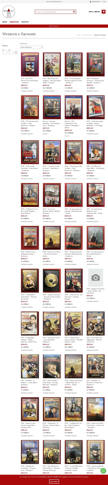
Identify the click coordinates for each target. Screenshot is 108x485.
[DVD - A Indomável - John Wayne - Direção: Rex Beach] (30, 281)
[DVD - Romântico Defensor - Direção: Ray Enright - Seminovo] (96, 64)
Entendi (54, 481)
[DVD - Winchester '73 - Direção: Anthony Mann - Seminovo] (52, 409)
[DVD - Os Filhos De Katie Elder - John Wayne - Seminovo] (96, 152)
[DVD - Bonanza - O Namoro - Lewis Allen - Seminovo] (30, 366)
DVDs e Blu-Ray (87, 35)
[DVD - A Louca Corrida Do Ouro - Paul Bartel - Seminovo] (52, 152)
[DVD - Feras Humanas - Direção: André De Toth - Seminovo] (74, 64)
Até (9, 50)
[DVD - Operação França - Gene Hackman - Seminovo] (52, 323)
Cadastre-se (96, 1)
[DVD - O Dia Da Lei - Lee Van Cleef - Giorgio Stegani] (74, 281)
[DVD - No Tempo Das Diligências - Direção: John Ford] (96, 323)
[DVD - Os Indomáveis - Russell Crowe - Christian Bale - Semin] (96, 195)
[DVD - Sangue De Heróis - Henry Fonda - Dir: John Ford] (96, 278)
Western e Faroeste (27, 91)
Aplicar (16, 52)
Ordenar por (23, 43)
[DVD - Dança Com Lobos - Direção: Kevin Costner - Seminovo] (52, 281)
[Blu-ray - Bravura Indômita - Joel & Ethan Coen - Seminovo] (52, 107)
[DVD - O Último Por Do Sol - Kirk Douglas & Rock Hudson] (74, 409)
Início (4, 22)
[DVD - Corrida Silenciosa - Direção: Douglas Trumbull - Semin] (74, 452)
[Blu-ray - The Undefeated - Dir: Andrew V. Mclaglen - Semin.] (74, 107)
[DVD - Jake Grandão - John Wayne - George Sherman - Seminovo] (52, 366)
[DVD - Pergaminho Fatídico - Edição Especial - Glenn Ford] (30, 323)
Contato (25, 22)
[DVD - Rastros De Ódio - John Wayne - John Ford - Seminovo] (96, 409)
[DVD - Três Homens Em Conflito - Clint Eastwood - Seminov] (30, 107)
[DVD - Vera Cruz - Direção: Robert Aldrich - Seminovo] (52, 195)
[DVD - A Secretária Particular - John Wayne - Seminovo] (30, 152)
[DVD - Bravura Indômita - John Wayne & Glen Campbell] (96, 452)
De (3, 50)
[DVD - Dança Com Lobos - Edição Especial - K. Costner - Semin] (74, 366)
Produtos (14, 22)
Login (104, 1)
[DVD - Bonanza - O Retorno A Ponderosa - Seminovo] (96, 366)
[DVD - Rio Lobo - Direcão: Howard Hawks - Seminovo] (30, 64)
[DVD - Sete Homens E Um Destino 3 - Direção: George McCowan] (52, 452)
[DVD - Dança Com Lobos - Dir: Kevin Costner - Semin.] (52, 238)
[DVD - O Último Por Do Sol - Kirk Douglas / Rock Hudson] (30, 195)
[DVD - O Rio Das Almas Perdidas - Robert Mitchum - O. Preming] (96, 107)
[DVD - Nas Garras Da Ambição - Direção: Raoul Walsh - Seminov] (52, 64)
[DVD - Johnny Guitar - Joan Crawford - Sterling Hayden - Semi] (74, 323)
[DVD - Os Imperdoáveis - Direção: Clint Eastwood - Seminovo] (74, 238)
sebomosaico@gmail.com (54, 1)
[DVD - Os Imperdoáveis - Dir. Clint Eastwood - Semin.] (96, 238)
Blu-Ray (45, 134)
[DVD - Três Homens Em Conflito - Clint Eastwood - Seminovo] (74, 152)
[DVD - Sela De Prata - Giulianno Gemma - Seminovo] (30, 238)
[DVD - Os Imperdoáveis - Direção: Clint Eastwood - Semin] (74, 195)
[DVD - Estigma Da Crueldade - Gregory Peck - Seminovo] (30, 452)
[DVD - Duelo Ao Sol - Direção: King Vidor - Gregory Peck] (30, 409)
